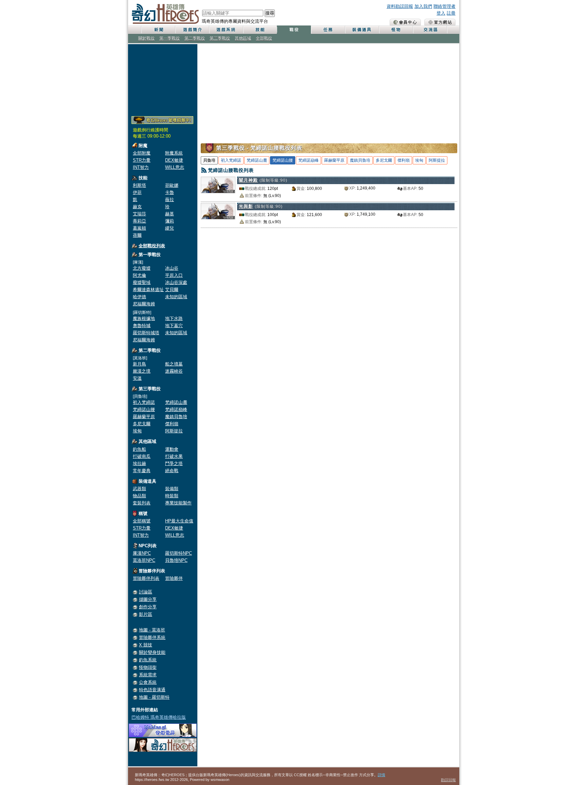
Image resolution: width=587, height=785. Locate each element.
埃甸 (137, 430)
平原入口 (174, 275)
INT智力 (141, 167)
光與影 (246, 206)
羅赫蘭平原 (144, 416)
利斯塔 (139, 185)
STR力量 (141, 160)
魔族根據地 (144, 318)
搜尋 (269, 13)
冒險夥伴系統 (152, 637)
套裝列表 (141, 502)
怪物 (396, 29)
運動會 (171, 449)
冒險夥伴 (174, 578)
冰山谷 (171, 268)
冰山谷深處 (176, 282)
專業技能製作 (178, 502)
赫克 (137, 206)
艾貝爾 (171, 289)
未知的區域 (176, 296)
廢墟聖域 (141, 282)
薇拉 (169, 199)
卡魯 (169, 192)
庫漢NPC (142, 553)
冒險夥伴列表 (146, 578)
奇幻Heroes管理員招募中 (162, 120)
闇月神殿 (248, 180)
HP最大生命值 (179, 520)
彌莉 (169, 221)
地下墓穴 (174, 325)
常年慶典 (141, 470)
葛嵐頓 (139, 228)
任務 (328, 29)
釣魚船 (139, 449)
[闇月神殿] (219, 185)
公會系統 (148, 682)
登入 (441, 13)
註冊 (451, 13)
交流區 (430, 29)
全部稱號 (141, 520)
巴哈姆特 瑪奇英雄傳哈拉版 (158, 717)
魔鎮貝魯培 (176, 416)
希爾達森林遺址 (148, 289)
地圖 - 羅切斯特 (154, 697)
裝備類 (171, 488)
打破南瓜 (141, 456)
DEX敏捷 (174, 160)
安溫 (137, 378)
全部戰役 (264, 38)
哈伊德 (139, 296)
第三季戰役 (220, 38)
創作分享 (148, 606)
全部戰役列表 (152, 245)
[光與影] (219, 211)
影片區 (145, 614)
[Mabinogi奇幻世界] (163, 735)
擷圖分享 (148, 599)
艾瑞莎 (139, 213)
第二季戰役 (194, 38)
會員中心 (405, 22)
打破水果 (174, 456)
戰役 (294, 29)
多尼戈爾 (141, 423)
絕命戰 (171, 470)
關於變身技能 (152, 652)
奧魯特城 (141, 325)
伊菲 (137, 192)
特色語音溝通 (152, 689)
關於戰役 (146, 38)
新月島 (139, 364)
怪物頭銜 (148, 667)
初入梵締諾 (144, 402)
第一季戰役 (169, 38)
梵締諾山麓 (176, 402)
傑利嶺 (171, 423)
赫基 (169, 213)
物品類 (139, 495)
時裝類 (171, 495)
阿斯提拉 (174, 430)
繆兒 (169, 228)
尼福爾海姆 (144, 303)
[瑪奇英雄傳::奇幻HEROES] (163, 750)
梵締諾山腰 (144, 409)
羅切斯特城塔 (146, 332)
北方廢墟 (141, 268)
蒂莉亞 (139, 221)
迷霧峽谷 (174, 371)
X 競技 (145, 644)
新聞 (158, 29)
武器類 (139, 488)
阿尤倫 (139, 275)
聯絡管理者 (444, 6)
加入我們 (423, 6)
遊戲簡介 (192, 29)
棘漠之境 (141, 371)
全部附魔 (141, 153)
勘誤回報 (448, 780)
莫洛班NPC (144, 560)
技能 (260, 29)
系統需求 (148, 674)
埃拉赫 (139, 463)
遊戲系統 (226, 29)
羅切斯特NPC (178, 553)
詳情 (381, 775)
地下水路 (174, 318)
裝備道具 (362, 29)
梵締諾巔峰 (176, 409)
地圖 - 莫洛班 (152, 629)
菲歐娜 (171, 185)
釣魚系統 (148, 659)
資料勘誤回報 (400, 6)
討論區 (145, 591)
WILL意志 (174, 167)
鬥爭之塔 (174, 463)
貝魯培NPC (176, 560)
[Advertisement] (163, 79)
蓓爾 (137, 235)
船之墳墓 (174, 364)
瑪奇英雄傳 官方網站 (440, 22)
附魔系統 (174, 153)
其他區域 (243, 38)
